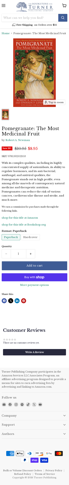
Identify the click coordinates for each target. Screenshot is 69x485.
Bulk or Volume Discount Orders (22, 470)
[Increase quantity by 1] (30, 253)
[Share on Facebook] (4, 300)
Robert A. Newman (18, 140)
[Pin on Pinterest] (23, 300)
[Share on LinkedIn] (17, 300)
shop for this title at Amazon (20, 217)
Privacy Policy (54, 470)
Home (6, 33)
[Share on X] (10, 300)
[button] (34, 352)
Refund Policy (22, 474)
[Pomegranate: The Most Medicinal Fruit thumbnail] (5, 114)
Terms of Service (45, 474)
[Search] (62, 18)
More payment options (34, 285)
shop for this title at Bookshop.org (24, 224)
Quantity (7, 246)
